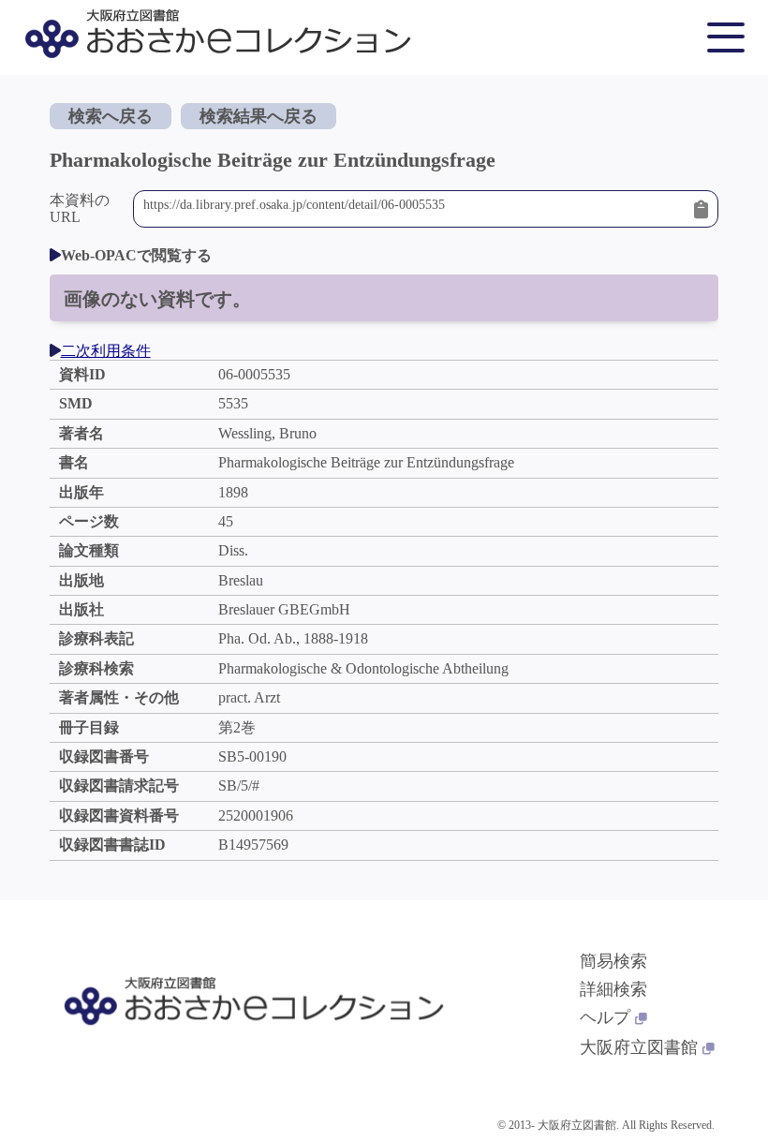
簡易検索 (613, 961)
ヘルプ (605, 1017)
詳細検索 (613, 989)
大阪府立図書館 (639, 1047)
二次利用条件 (106, 351)
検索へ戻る (110, 116)
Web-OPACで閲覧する (136, 255)
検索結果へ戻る (258, 116)
